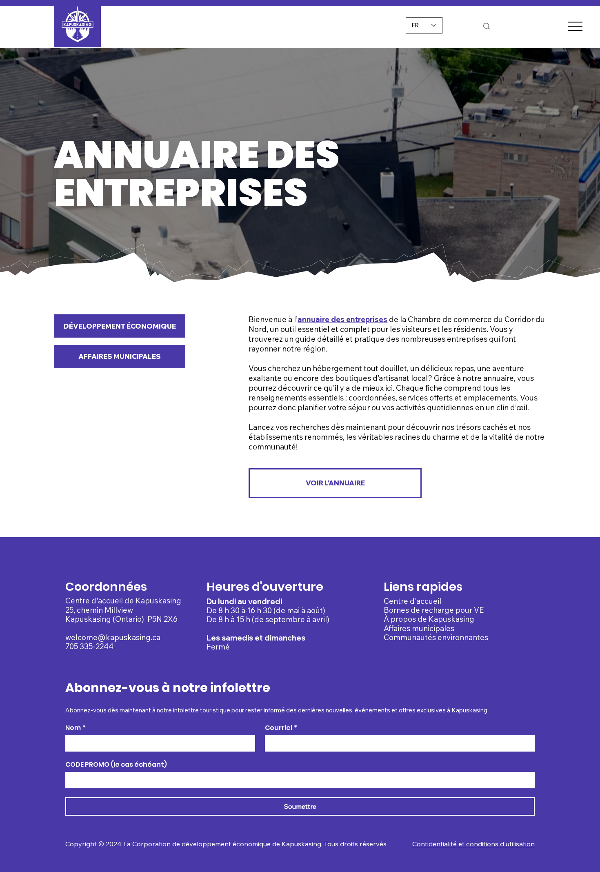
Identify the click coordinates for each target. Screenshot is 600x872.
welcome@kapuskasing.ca (112, 637)
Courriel (281, 728)
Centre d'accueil (412, 601)
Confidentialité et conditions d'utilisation (473, 844)
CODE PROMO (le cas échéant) (116, 765)
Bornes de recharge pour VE (434, 610)
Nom (75, 728)
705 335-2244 (89, 646)
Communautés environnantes (436, 637)
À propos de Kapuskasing (429, 619)
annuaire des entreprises (342, 319)
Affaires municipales (419, 628)
